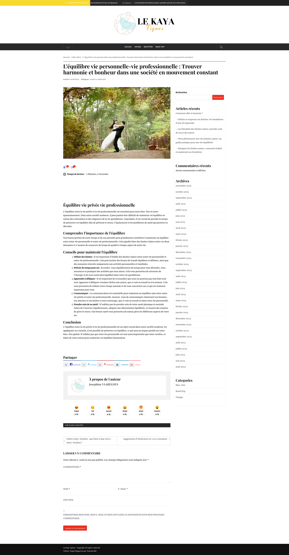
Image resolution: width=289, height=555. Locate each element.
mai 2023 (180, 360)
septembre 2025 (184, 198)
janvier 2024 (182, 312)
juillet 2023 (181, 348)
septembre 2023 (184, 336)
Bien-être (148, 47)
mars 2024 (181, 300)
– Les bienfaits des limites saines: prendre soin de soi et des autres (118, 3)
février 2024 (182, 306)
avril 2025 (181, 228)
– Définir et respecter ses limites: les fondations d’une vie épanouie (199, 121)
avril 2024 (181, 294)
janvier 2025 (182, 246)
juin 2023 (180, 354)
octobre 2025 (182, 192)
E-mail (123, 489)
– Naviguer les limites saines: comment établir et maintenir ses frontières (199, 150)
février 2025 (182, 240)
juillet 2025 (181, 210)
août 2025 (181, 204)
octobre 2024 (182, 264)
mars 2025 (181, 234)
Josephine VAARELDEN (98, 79)
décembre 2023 (183, 318)
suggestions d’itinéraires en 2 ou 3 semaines (145, 439)
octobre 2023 (182, 330)
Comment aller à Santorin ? (189, 113)
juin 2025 (180, 216)
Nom (66, 489)
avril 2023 (181, 366)
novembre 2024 (183, 258)
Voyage (138, 47)
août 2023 (180, 342)
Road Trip (160, 47)
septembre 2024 (184, 270)
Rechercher (181, 92)
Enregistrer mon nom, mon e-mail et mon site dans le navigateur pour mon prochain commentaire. (113, 516)
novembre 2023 (183, 324)
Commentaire (72, 467)
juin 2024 (180, 288)
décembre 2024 (183, 252)
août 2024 (181, 276)
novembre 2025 (183, 185)
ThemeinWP (92, 551)
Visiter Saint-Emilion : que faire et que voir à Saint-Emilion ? (88, 441)
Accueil (128, 47)
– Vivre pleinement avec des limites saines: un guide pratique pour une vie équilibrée (199, 140)
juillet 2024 (181, 282)
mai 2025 (180, 222)
